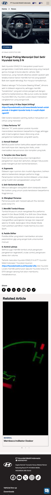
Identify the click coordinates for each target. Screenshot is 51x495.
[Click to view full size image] (25, 27)
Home (4, 9)
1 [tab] (22, 448)
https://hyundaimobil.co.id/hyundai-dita (19, 266)
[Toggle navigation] (47, 3)
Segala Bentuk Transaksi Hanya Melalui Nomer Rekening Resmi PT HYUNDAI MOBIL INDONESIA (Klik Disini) (31, 468)
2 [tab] (25, 448)
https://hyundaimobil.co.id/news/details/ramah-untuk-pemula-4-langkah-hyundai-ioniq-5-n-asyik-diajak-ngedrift (25, 110)
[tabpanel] (25, 372)
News (13, 9)
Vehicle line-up (10, 488)
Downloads (9, 491)
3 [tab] (29, 448)
